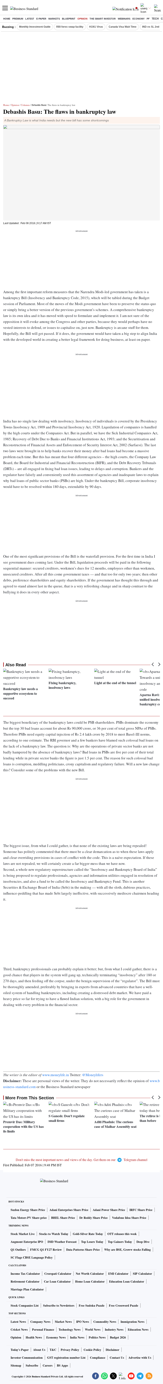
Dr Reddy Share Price (93, 1217)
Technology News (69, 1329)
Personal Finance (43, 1329)
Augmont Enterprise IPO (27, 1241)
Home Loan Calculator (90, 1281)
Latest (29, 18)
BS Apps (62, 1365)
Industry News (114, 1329)
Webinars (124, 18)
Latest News (18, 1321)
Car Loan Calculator (57, 1281)
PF (148, 18)
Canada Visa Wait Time (122, 26)
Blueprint (68, 18)
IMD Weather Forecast (62, 1241)
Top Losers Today (92, 1241)
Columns (25, 105)
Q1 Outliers (18, 1249)
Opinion (82, 18)
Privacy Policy (70, 1349)
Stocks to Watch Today (53, 1234)
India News (77, 1337)
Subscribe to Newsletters (58, 1305)
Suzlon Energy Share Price (28, 1210)
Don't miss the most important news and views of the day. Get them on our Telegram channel (81, 1159)
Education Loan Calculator (126, 1281)
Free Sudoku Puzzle (91, 1305)
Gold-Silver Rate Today (88, 1234)
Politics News (97, 1337)
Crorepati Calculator (57, 1273)
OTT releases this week (122, 1234)
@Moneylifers (92, 1074)
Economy (138, 18)
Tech (155, 18)
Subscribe (32, 1365)
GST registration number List (66, 1357)
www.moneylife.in (55, 1074)
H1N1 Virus (96, 26)
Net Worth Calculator (90, 1273)
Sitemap (16, 1365)
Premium (17, 18)
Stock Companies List (25, 1305)
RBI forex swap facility (69, 26)
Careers (47, 1365)
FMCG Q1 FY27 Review (46, 1249)
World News (92, 1329)
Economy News (56, 1337)
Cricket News (19, 1329)
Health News (34, 1337)
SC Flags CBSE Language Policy (32, 1257)
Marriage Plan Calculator (27, 1289)
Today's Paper (20, 1349)
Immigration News (132, 1321)
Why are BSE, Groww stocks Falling (127, 1249)
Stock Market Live (23, 1234)
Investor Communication (27, 1357)
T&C (53, 1349)
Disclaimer (112, 1349)
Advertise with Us (139, 1357)
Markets (54, 18)
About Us (39, 1349)
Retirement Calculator (25, 1281)
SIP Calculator (142, 1273)
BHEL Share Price (63, 1217)
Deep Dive (142, 1241)
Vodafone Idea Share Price (129, 1217)
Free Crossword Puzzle (123, 1305)
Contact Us (117, 1357)
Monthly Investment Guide (35, 26)
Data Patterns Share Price (83, 1249)
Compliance (97, 1357)
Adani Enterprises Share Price (68, 1210)
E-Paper (41, 18)
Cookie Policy (92, 1349)
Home (6, 18)
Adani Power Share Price (109, 1210)
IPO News (82, 1321)
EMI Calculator (118, 1273)
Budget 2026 (118, 1337)
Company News (40, 1321)
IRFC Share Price (140, 1210)
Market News (63, 1321)
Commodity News (104, 1321)
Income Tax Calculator (25, 1273)
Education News (138, 1329)
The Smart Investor (103, 18)
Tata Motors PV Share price (29, 1217)
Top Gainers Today (120, 1241)
